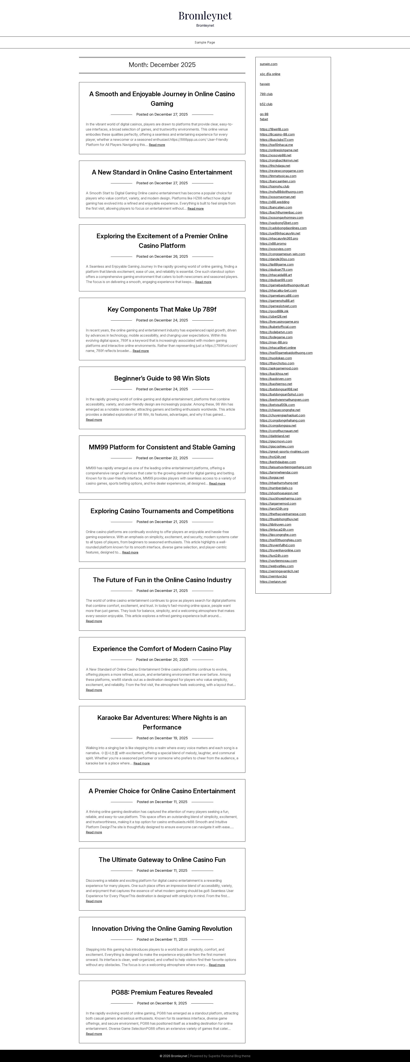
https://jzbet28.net (273, 316)
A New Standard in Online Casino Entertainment (162, 172)
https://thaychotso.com (277, 363)
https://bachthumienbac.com (281, 212)
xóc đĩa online (270, 74)
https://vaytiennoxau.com (278, 561)
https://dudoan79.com (276, 269)
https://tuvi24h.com (274, 556)
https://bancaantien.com (278, 181)
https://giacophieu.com (277, 446)
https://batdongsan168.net (279, 389)
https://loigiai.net (272, 477)
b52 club (266, 104)
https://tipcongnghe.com (278, 535)
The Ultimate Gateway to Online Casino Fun (162, 859)
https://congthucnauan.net (279, 431)
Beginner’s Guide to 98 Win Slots (162, 378)
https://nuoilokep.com (276, 358)
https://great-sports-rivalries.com (284, 451)
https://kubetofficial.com (278, 327)
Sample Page (205, 42)
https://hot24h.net (273, 457)
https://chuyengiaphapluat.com (282, 415)
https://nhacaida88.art (276, 275)
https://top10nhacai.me (276, 145)
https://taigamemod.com (278, 503)
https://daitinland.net (275, 436)
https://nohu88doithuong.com (281, 192)
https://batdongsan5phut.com (281, 394)
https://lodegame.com (276, 337)
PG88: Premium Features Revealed (162, 992)
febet (264, 119)
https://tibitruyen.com (275, 524)
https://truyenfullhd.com (277, 545)
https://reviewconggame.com (281, 171)
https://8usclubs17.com (277, 140)
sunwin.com (268, 64)
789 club (266, 94)
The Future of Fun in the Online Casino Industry (162, 580)
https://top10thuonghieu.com (281, 540)
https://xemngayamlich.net (279, 571)
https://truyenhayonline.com (280, 550)
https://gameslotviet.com (278, 306)
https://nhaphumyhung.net (279, 483)
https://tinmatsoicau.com (278, 176)
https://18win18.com (274, 129)
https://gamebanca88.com (279, 295)
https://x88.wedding (274, 202)
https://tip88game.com (277, 264)
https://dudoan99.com (276, 280)
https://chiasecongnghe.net (280, 410)
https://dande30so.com (277, 259)
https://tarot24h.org (274, 509)
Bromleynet (205, 15)
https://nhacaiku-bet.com (278, 290)
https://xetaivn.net (273, 582)
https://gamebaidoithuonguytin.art (284, 285)
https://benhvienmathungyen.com (284, 400)
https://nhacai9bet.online (278, 348)
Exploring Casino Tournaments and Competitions (162, 511)
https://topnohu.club (274, 186)
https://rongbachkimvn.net (279, 160)
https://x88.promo (273, 243)
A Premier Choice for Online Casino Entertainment (162, 791)
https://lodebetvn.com (276, 332)
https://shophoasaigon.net (279, 493)
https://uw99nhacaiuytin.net (280, 233)
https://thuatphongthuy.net (279, 519)
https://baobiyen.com (275, 379)
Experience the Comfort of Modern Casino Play (162, 648)
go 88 (264, 114)
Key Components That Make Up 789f (162, 309)
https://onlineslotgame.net (279, 150)
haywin (265, 84)
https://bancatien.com (276, 207)
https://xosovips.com (275, 249)
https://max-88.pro (274, 342)
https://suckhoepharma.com (280, 498)
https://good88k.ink (274, 311)
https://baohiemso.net (276, 384)
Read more (157, 145)
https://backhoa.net (274, 374)
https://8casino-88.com (277, 134)
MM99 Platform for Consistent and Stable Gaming (162, 447)
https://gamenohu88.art (277, 301)
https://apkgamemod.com (279, 368)
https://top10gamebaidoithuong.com (286, 353)
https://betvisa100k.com (277, 405)
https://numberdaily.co (276, 488)
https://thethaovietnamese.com (283, 514)
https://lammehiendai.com (279, 472)
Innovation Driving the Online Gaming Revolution (162, 928)
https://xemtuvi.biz (273, 576)
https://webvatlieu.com (277, 566)
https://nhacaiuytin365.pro (279, 238)
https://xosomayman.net (278, 197)
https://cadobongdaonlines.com (283, 228)
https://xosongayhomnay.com (281, 217)
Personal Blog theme (235, 1056)
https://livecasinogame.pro (279, 322)
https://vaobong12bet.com (279, 223)
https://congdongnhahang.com (282, 420)
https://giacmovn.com (276, 441)
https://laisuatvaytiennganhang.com (286, 467)
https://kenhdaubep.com (278, 462)
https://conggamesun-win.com (282, 254)
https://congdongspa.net (278, 425)
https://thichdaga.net (275, 166)
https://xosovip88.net (275, 155)
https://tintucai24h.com (277, 529)
